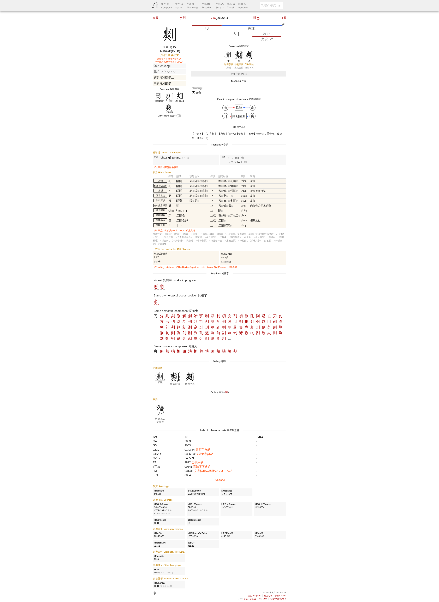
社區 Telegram (254, 595)
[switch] (178, 115)
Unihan (219, 479)
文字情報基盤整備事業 (167, 167)
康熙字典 (161, 59)
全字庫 (158, 62)
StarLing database (165, 267)
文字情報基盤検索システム (211, 470)
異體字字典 (169, 62)
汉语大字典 (173, 59)
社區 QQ (268, 595)
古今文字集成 (249, 599)
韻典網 (191, 230)
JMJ (179, 62)
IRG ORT (263, 599)
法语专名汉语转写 (278, 599)
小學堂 (159, 230)
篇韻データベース (175, 230)
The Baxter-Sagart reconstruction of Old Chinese (202, 267)
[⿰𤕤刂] (163, 288)
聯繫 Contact (280, 595)
